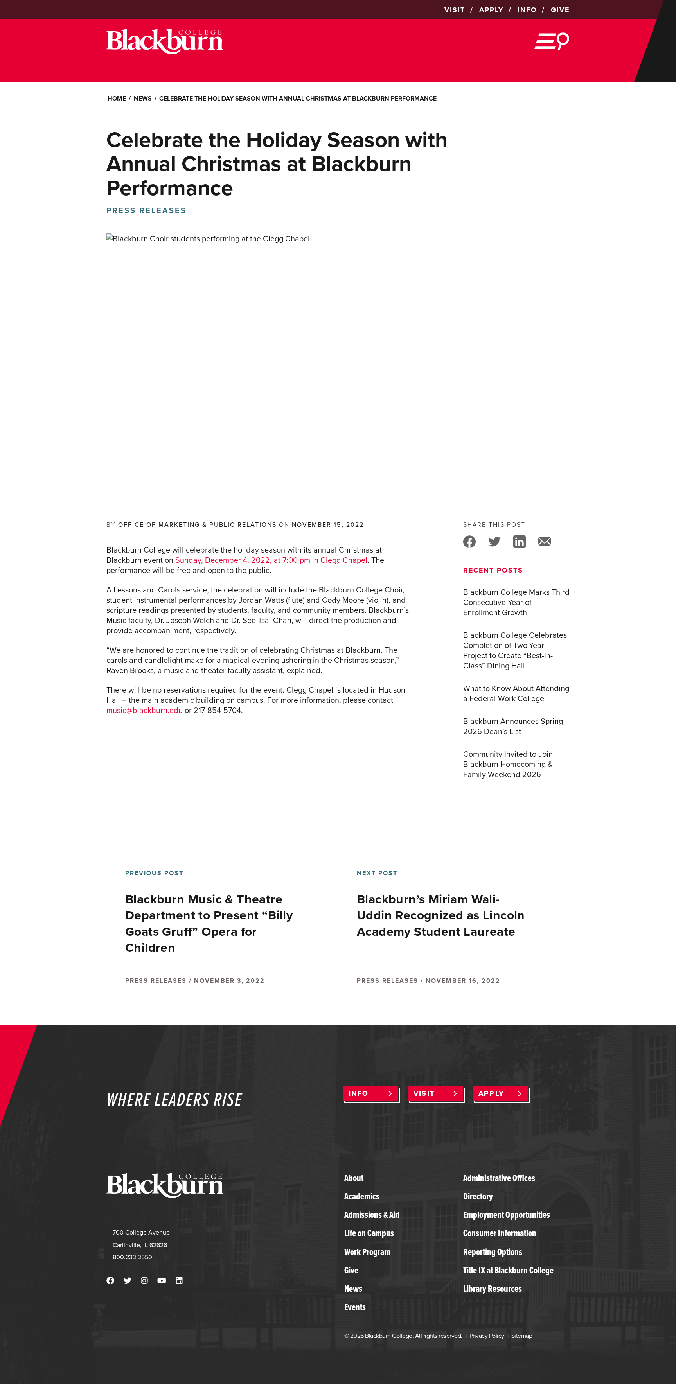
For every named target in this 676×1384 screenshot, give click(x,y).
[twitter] (127, 1281)
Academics (361, 1196)
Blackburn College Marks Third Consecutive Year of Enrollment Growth (516, 602)
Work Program (367, 1251)
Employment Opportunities (506, 1214)
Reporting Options (492, 1251)
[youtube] (161, 1281)
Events (355, 1307)
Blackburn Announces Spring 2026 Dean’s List (513, 726)
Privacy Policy (486, 1335)
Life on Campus (369, 1233)
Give (351, 1270)
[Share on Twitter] (494, 541)
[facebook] (110, 1281)
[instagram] (144, 1281)
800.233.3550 (132, 1257)
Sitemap (521, 1335)
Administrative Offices (499, 1178)
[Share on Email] (544, 541)
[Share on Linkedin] (519, 541)
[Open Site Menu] (552, 41)
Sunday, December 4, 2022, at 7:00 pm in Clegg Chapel (271, 560)
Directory (478, 1196)
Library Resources (492, 1288)
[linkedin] (179, 1281)
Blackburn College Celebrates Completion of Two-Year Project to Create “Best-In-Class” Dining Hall (515, 650)
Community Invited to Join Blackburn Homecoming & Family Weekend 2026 (508, 764)
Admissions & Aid (372, 1214)
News (143, 98)
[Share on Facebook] (469, 541)
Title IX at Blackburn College (508, 1270)
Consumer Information (499, 1233)
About (353, 1178)
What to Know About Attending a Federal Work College (516, 693)
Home (117, 98)
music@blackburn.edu (144, 710)
